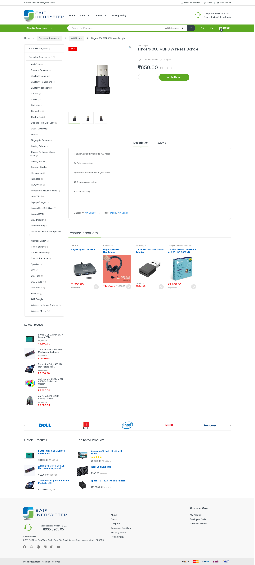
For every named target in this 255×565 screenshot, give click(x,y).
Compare (167, 59)
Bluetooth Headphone (43, 82)
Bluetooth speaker (41, 87)
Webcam (36, 293)
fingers (113, 213)
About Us (84, 15)
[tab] (140, 144)
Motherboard (39, 225)
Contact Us (100, 15)
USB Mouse (38, 282)
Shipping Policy (118, 532)
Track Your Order (192, 2)
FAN (34, 134)
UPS (34, 270)
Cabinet (36, 93)
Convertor (37, 111)
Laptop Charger (40, 202)
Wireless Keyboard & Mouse (46, 305)
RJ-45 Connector (40, 252)
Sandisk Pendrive (41, 258)
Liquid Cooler (38, 220)
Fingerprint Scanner (41, 140)
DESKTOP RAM (39, 128)
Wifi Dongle (76, 38)
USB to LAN (38, 287)
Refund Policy (117, 536)
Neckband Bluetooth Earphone (45, 233)
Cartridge (36, 105)
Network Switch (40, 241)
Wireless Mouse (40, 311)
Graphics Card (39, 167)
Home (71, 15)
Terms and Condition (121, 528)
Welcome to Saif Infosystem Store (39, 2)
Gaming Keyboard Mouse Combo (42, 154)
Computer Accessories (49, 38)
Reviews (161, 142)
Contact (114, 519)
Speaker (36, 264)
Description (140, 142)
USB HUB (75, 245)
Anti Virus (37, 64)
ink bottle (37, 179)
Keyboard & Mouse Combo (45, 190)
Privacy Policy (119, 15)
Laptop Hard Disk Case (43, 208)
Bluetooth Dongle (40, 76)
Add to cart (176, 77)
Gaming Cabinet (40, 146)
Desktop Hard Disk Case (44, 122)
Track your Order (198, 519)
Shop (209, 2)
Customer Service (198, 523)
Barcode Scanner (41, 70)
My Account (225, 2)
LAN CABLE (37, 196)
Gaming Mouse (39, 161)
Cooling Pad (38, 117)
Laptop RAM (38, 214)
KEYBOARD (38, 184)
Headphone (108, 245)
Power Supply (39, 246)
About (114, 515)
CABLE (36, 99)
